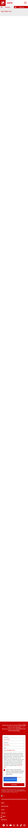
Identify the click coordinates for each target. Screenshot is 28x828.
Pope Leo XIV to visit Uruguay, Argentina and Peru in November (12, 65)
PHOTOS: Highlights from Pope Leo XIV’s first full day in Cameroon (12, 622)
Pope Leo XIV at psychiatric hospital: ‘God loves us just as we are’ (13, 327)
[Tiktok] (20, 825)
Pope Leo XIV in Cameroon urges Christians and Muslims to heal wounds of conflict (14, 652)
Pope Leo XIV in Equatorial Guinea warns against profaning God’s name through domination (13, 415)
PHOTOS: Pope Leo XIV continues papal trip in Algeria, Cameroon (14, 711)
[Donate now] (15, 7)
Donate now (21, 7)
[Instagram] (24, 825)
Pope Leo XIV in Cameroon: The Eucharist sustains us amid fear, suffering (11, 592)
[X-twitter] (7, 825)
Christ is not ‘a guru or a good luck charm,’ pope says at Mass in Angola (13, 475)
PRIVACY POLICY (14, 792)
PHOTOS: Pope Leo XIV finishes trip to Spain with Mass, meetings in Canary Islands (13, 123)
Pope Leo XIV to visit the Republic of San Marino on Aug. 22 (13, 153)
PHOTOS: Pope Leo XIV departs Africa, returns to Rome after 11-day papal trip (14, 238)
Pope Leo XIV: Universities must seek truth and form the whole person (13, 386)
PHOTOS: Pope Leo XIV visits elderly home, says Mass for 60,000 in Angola (13, 447)
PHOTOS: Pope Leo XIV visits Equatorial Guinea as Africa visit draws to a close (14, 356)
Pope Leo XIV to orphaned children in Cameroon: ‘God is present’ (13, 682)
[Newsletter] (1, 7)
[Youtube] (10, 825)
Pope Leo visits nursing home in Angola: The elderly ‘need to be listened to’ (14, 503)
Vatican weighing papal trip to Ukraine (13, 94)
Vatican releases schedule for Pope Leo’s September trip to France (12, 36)
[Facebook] (3, 825)
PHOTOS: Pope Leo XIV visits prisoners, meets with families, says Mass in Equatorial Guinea (14, 297)
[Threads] (17, 825)
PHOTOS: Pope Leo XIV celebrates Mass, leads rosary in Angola (12, 533)
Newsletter (7, 7)
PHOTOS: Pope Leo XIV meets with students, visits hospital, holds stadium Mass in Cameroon (14, 561)
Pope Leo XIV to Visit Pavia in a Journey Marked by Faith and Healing (14, 182)
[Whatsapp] (14, 825)
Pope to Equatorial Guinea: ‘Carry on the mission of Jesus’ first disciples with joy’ (14, 268)
